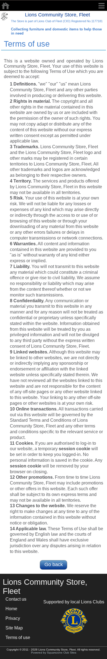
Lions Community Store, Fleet (57, 15)
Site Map (14, 628)
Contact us (15, 599)
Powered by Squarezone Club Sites (53, 652)
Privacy (12, 618)
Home (11, 608)
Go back (53, 564)
